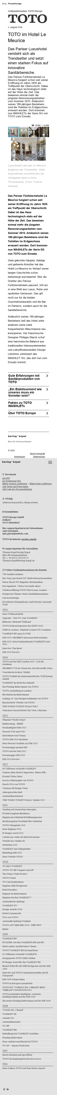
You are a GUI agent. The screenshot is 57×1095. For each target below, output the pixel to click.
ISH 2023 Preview (11, 759)
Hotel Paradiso (9, 889)
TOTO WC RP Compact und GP (18, 870)
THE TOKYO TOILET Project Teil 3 (20, 706)
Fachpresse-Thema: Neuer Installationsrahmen (25, 594)
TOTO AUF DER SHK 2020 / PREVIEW (21, 925)
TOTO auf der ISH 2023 (14, 751)
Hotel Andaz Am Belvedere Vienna (19, 946)
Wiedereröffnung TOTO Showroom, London (24, 590)
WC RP (5, 1025)
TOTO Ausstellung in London (17, 690)
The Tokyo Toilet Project (14, 874)
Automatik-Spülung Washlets (16, 921)
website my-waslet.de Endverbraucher (21, 837)
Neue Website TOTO (12, 856)
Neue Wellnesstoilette (12, 614)
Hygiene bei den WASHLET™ (17, 897)
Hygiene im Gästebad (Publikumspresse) (22, 817)
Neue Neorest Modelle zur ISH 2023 (20, 743)
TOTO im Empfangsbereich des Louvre (21, 1059)
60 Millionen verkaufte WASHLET (19, 768)
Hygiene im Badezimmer (14, 893)
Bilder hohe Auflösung (41, 483)
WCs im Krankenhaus (13, 882)
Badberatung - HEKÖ (12, 723)
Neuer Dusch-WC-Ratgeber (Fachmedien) (22, 582)
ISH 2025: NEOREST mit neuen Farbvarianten (24, 637)
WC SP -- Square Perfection (15, 1045)
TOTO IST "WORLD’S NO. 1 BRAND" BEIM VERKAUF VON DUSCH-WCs (23, 989)
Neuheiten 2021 (9, 845)
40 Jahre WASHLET (12, 866)
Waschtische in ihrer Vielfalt (16, 672)
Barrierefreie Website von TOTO (18, 702)
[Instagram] (4, 1089)
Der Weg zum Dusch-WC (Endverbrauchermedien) (27, 578)
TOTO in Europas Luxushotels (17, 983)
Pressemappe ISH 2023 (13, 755)
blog (4, 3)
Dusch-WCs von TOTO (13, 784)
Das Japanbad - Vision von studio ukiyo (21, 586)
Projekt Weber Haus (12, 776)
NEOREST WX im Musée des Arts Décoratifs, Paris (27, 668)
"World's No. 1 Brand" (13, 1010)
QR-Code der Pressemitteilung (17, 489)
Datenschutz (39, 456)
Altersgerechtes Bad (12, 792)
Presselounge (15, 3)
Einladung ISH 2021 (12, 852)
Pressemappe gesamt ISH (14, 747)
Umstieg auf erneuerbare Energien (19, 809)
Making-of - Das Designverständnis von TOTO (25, 698)
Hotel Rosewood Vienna (14, 735)
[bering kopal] (11, 462)
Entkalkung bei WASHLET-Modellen (20, 1033)
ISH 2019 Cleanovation (13, 979)
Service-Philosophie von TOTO (17, 780)
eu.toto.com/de (29, 539)
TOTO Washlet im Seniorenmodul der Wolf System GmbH (27, 677)
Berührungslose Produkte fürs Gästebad (22, 821)
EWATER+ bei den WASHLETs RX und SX (23, 942)
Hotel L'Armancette (11, 913)
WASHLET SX (9, 1014)
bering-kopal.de (37, 453)
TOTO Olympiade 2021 (13, 825)
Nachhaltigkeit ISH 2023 (14, 727)
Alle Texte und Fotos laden (15, 486)
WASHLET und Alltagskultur (16, 849)
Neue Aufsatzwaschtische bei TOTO (20, 1041)
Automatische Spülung (13, 901)
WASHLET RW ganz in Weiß (16, 633)
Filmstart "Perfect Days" (14, 719)
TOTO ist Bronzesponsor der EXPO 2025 (22, 625)
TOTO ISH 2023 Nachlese (15, 739)
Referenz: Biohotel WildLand (16, 621)
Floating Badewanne (12, 1037)
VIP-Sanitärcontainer (12, 574)
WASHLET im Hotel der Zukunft (18, 682)
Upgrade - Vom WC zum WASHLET (20, 618)
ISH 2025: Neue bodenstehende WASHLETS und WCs (26, 643)
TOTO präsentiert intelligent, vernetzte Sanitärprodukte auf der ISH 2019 (21, 995)
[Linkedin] (7, 1089)
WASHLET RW (9, 938)
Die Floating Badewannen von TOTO (20, 686)
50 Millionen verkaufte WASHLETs (19, 954)
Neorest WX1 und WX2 (13, 731)
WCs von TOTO (10, 917)
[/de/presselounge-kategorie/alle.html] (17, 436)
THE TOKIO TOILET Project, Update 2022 (23, 800)
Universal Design (10, 598)
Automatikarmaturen (12, 796)
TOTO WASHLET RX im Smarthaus (20, 950)
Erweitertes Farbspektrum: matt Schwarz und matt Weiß (26, 603)
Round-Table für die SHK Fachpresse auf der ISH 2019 (26, 967)
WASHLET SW (9, 905)
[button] (24, 132)
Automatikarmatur (11, 1021)
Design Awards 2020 (12, 909)
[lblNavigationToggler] (50, 462)
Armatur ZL (8, 1018)
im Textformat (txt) (11, 481)
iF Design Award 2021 (12, 833)
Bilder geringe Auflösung (14, 483)
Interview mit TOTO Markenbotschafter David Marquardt (25, 974)
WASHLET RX (9, 1029)
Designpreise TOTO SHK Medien (18, 958)
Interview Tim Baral (12, 648)
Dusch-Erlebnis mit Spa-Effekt (17, 1055)
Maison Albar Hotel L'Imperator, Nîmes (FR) (24, 772)
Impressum (19, 456)
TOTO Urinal (9, 878)
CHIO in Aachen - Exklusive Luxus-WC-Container (26, 629)
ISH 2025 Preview (11, 652)
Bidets (5, 929)
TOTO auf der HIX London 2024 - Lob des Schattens (23, 663)
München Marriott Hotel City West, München (24, 710)
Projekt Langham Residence (16, 813)
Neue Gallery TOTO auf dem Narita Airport (23, 1068)
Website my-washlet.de (13, 841)
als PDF (6, 478)
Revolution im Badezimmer (15, 694)
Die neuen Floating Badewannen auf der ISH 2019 (26, 1000)
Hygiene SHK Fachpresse (14, 885)
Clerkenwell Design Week (15, 788)
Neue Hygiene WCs (11, 829)
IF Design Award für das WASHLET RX (21, 962)
